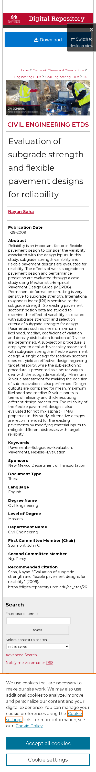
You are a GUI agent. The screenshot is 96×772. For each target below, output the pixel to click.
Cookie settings (48, 760)
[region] (48, 722)
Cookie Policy (29, 725)
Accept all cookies (48, 743)
